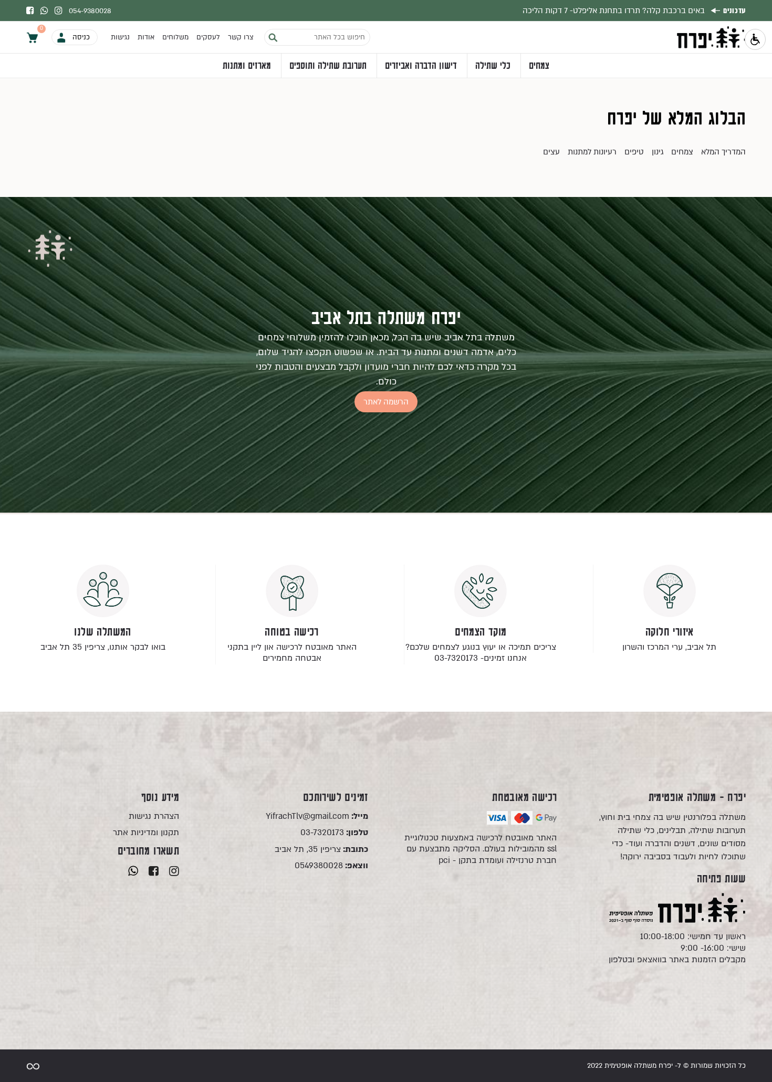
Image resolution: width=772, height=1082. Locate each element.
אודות (146, 37)
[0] (32, 37)
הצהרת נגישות (154, 816)
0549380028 (331, 865)
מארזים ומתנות (247, 66)
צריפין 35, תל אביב (321, 849)
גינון (657, 152)
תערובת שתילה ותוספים (328, 66)
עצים (551, 152)
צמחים (539, 66)
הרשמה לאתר (386, 402)
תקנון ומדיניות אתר (146, 832)
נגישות (120, 37)
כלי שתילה (492, 66)
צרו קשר (241, 37)
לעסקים (208, 37)
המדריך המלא (723, 152)
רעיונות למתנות (592, 152)
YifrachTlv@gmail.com (317, 816)
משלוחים (175, 37)
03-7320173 (334, 832)
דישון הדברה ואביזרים (421, 66)
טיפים (634, 152)
